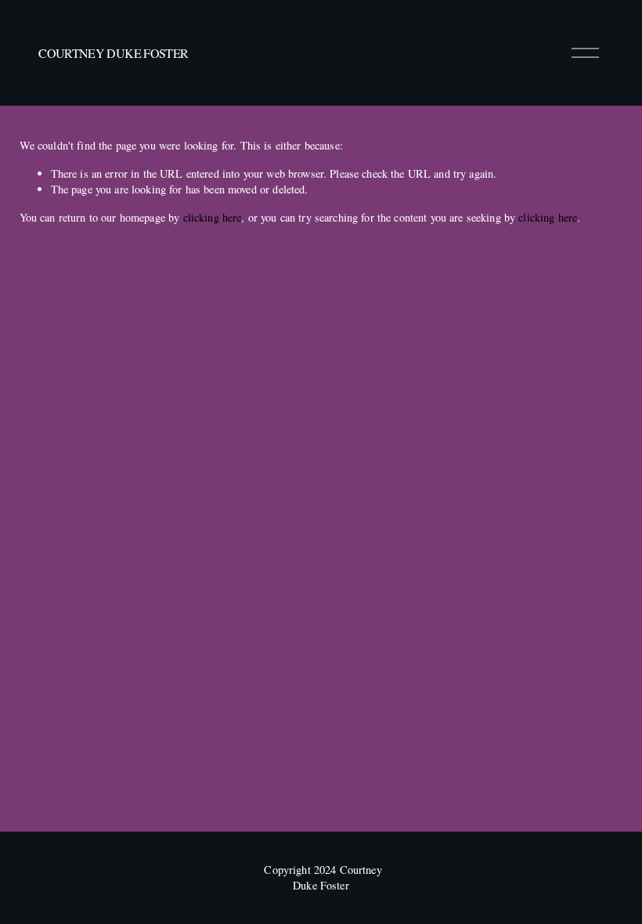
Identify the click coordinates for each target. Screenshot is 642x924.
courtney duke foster (113, 53)
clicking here (212, 217)
